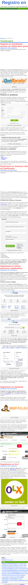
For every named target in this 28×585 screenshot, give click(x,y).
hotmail (9, 572)
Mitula (22, 573)
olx (2, 575)
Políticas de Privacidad (11, 8)
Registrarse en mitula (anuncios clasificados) (11, 267)
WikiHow (16, 580)
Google (22, 570)
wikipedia (21, 580)
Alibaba (4, 563)
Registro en (14, 2)
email (3, 570)
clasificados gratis (7, 565)
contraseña (10, 567)
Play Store (7, 575)
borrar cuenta (19, 563)
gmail (14, 570)
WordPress (22, 584)
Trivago (11, 579)
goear (17, 570)
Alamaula (3, 159)
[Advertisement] (14, 24)
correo (16, 567)
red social (20, 577)
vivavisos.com (3, 204)
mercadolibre (16, 573)
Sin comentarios (12, 48)
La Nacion (24, 572)
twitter (16, 579)
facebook (8, 570)
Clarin (24, 563)
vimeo (11, 580)
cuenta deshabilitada (8, 568)
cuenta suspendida (19, 568)
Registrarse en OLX (9, 464)
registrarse (5, 579)
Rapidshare (13, 577)
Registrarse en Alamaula (11, 387)
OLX (2, 156)
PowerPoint (13, 575)
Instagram (14, 572)
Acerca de (3, 8)
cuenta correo (22, 567)
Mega (9, 573)
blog (13, 563)
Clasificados (3, 48)
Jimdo (19, 572)
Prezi (18, 575)
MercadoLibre (4, 157)
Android (9, 563)
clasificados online (17, 565)
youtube (4, 582)
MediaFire (5, 573)
